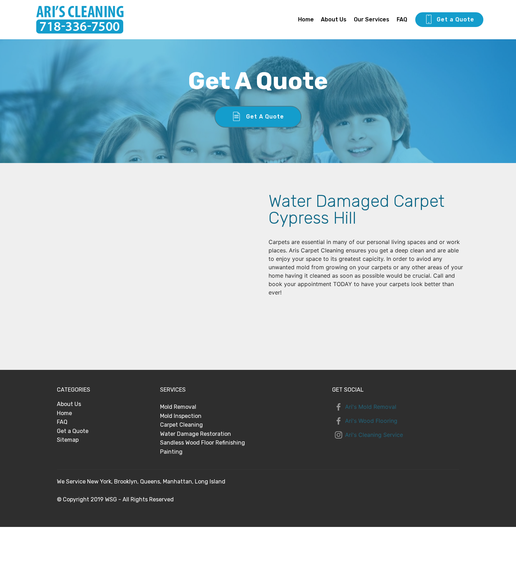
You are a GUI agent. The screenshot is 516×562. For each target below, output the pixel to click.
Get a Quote (455, 19)
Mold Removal (178, 407)
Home (306, 19)
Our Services (371, 19)
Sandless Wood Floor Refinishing (202, 442)
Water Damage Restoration (195, 434)
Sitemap (68, 439)
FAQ (402, 19)
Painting (171, 451)
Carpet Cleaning (181, 424)
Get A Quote (265, 116)
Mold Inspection (180, 416)
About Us (333, 19)
